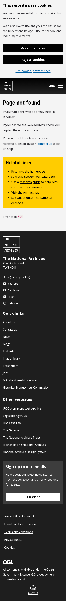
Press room (10, 366)
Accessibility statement (19, 516)
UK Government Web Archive (22, 408)
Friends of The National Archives (24, 445)
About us (9, 322)
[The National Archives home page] (8, 86)
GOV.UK (33, 593)
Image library (11, 358)
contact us (45, 144)
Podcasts (9, 351)
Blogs (6, 344)
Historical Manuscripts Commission (26, 387)
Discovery (28, 176)
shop (35, 192)
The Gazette (11, 430)
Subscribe (33, 497)
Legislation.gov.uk (15, 416)
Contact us (10, 329)
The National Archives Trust (21, 437)
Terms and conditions (18, 532)
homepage (37, 171)
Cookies (9, 547)
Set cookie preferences (33, 71)
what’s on (23, 198)
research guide (30, 182)
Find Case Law (12, 423)
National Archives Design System (24, 452)
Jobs (6, 373)
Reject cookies (33, 59)
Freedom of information (20, 524)
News (6, 337)
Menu (51, 85)
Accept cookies (33, 48)
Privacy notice (13, 540)
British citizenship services (20, 380)
